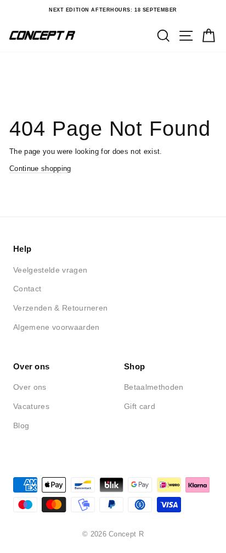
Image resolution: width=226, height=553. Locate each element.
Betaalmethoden (154, 387)
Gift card (139, 406)
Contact (27, 288)
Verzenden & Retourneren (60, 307)
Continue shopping (40, 168)
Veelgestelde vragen (50, 270)
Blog (21, 425)
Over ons (30, 387)
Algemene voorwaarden (56, 327)
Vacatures (31, 406)
